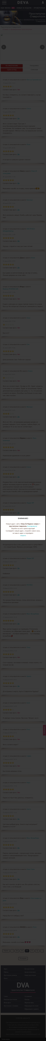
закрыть (23, 535)
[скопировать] (32, 526)
